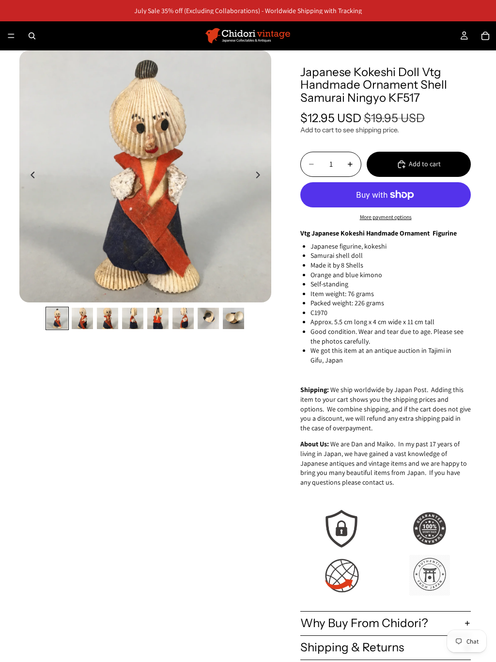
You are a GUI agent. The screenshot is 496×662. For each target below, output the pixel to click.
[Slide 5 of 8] (158, 318)
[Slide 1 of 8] (57, 318)
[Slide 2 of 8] (82, 318)
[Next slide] (260, 176)
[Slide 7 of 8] (208, 318)
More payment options (386, 217)
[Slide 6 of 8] (183, 318)
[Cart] (485, 36)
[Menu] (11, 36)
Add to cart (425, 163)
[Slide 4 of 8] (132, 318)
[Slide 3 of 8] (107, 318)
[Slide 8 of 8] (233, 318)
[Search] (32, 36)
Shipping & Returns (352, 647)
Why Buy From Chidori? (364, 623)
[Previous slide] (30, 176)
